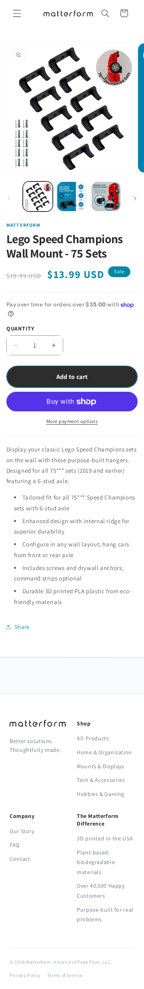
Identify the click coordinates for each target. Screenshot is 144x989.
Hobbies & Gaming (100, 794)
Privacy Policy (25, 975)
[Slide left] (9, 198)
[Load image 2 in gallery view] (72, 196)
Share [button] (22, 626)
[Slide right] (135, 198)
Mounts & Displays (100, 766)
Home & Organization (104, 752)
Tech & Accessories (101, 780)
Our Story (22, 831)
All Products (93, 738)
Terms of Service (65, 975)
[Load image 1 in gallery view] (38, 196)
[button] (17, 13)
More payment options (72, 421)
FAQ (15, 844)
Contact (20, 858)
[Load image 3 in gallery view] (106, 196)
